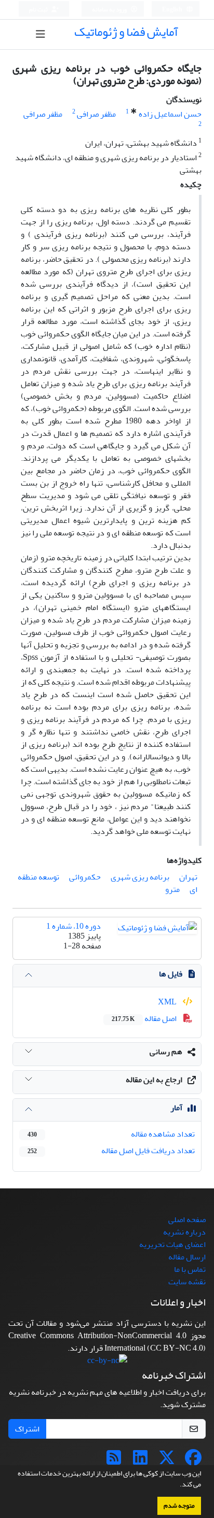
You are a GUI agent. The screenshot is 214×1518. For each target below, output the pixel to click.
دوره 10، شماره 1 (73, 926)
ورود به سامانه (110, 10)
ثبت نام (39, 10)
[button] (177, 1485)
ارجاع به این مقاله (154, 1079)
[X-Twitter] (166, 1461)
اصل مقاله (145, 1018)
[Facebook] (193, 1461)
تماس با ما (190, 1269)
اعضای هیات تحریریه (172, 1244)
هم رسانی (166, 1051)
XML (168, 1002)
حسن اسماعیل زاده (170, 114)
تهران (188, 877)
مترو (172, 889)
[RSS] (113, 1461)
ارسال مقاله (187, 1257)
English (172, 10)
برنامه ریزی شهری (140, 877)
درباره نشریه (184, 1232)
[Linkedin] (140, 1461)
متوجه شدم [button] (179, 1505)
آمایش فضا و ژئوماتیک (126, 32)
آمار (176, 1107)
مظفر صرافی (96, 114)
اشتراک (27, 1429)
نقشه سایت (187, 1281)
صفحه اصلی (187, 1219)
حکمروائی (85, 877)
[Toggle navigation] (40, 34)
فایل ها (170, 974)
